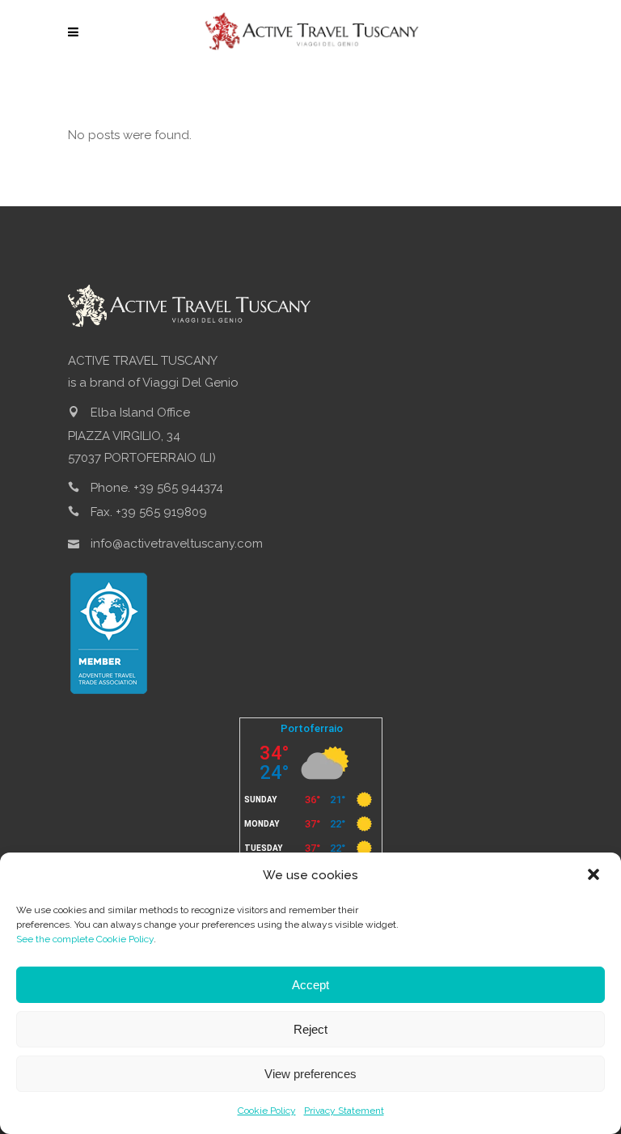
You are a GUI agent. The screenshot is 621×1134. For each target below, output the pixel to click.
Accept (310, 985)
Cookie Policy (267, 1110)
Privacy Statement (344, 1110)
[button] (595, 876)
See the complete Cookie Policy (85, 939)
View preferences (310, 1074)
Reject (310, 1029)
